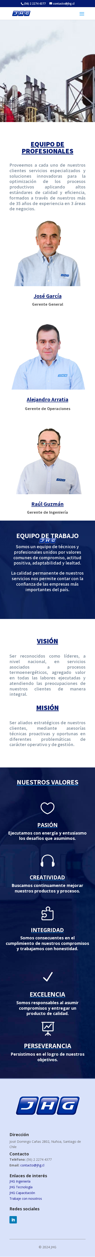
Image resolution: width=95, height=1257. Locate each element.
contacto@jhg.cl (32, 1165)
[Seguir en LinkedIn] (13, 1219)
